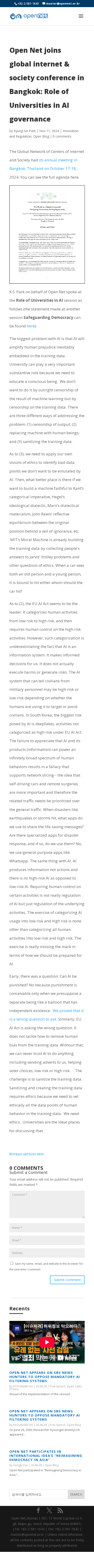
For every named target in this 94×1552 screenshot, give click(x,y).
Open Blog (41, 136)
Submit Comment (67, 1279)
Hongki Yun (20, 1465)
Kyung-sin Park (25, 131)
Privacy (13, 1389)
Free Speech (57, 1386)
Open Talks (74, 1386)
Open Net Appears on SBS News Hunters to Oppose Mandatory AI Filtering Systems (44, 1376)
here (31, 326)
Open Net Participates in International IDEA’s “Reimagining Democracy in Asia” (45, 1455)
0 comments (62, 136)
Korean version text (26, 1153)
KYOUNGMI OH (23, 1386)
